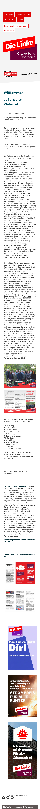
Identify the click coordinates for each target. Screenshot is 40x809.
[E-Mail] (12, 798)
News (20, 19)
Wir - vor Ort (9, 19)
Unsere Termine (23, 14)
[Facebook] (3, 798)
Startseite (8, 14)
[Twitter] (7, 798)
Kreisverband (9, 26)
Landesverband (21, 26)
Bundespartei (9, 30)
